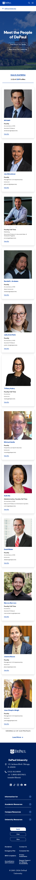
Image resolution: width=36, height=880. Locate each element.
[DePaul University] (10, 3)
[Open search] (29, 3)
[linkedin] (11, 785)
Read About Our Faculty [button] (18, 44)
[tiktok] (14, 785)
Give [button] (18, 839)
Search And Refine (18, 75)
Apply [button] (18, 829)
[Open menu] (33, 3)
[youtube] (25, 785)
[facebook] (22, 785)
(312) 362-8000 (14, 772)
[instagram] (18, 785)
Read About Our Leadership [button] (18, 49)
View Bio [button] (6, 134)
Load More (16, 737)
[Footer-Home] (18, 752)
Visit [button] (18, 834)
